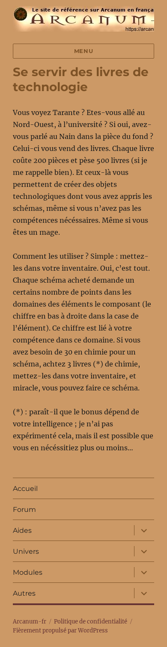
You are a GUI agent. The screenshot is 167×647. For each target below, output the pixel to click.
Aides (22, 530)
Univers (26, 551)
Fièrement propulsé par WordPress (60, 630)
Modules (27, 572)
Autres (24, 593)
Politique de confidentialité (90, 621)
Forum (24, 509)
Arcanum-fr (29, 621)
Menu (83, 50)
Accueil (25, 489)
